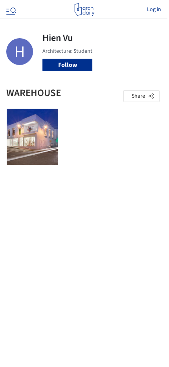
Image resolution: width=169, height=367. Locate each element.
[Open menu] (10, 9)
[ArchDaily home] (84, 9)
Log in (154, 9)
